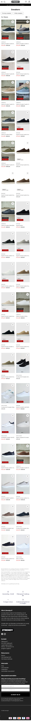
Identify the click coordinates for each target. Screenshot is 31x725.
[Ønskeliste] (26, 2)
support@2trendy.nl (6, 645)
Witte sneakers (18, 13)
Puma (10, 575)
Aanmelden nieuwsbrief (7, 671)
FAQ (2, 666)
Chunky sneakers (6, 13)
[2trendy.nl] (15, 2)
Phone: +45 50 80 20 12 (7, 646)
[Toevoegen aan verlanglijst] (12, 21)
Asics (2, 575)
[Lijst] (29, 17)
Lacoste (7, 574)
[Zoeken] (5, 2)
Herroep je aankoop (6, 659)
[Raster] (26, 17)
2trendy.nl (7, 710)
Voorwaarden (5, 667)
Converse (28, 575)
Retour (3, 655)
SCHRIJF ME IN (15, 694)
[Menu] (1, 2)
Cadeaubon (4, 669)
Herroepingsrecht (6, 657)
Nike (27, 573)
